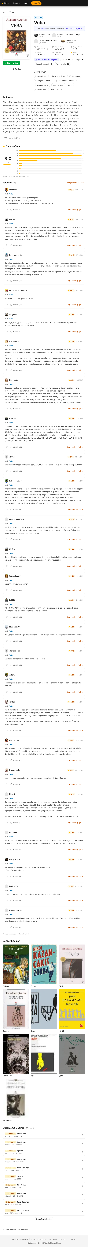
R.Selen (12, 418)
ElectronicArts (15, 627)
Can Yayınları (42, 49)
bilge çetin (13, 380)
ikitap (5, 3)
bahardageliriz (15, 255)
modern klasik (58, 85)
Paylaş (18, 69)
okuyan (12, 457)
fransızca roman (42, 85)
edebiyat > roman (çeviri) (46, 81)
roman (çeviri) (41, 89)
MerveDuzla (14, 740)
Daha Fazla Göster (44, 1219)
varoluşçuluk (56, 89)
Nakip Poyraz (15, 859)
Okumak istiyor (43, 64)
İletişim (63, 1239)
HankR (12, 794)
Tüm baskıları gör (72, 28)
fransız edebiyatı (68, 81)
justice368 (13, 886)
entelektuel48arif (16, 519)
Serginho (13, 314)
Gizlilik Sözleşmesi (20, 1239)
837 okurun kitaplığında (48, 60)
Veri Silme (53, 1239)
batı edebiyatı (41, 76)
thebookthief (14, 341)
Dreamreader (15, 770)
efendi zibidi (14, 651)
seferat (12, 675)
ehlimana (13, 190)
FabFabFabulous (16, 481)
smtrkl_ (12, 219)
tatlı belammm (15, 576)
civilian (12, 702)
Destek (73, 1239)
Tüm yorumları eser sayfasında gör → (16, 934)
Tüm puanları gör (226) (75, 183)
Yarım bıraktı (62, 64)
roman (71, 85)
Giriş (26, 3)
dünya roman (74, 76)
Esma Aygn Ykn (15, 910)
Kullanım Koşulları (38, 1239)
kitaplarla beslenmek (18, 290)
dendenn (13, 832)
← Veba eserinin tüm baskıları (15, 1230)
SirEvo (12, 549)
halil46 (12, 600)
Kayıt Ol (36, 3)
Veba (5, 12)
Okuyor (79, 60)
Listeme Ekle (12, 63)
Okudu (66, 60)
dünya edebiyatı (58, 76)
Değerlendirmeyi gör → (75, 210)
